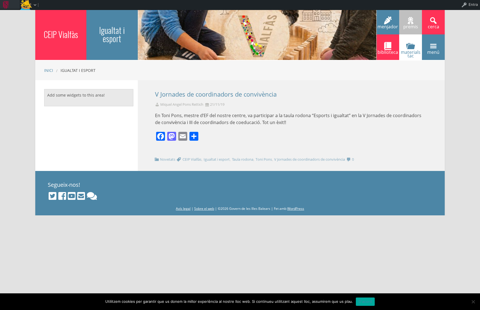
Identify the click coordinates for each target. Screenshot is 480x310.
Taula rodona (242, 159)
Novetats (167, 159)
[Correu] (81, 195)
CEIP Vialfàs (61, 34)
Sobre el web (204, 208)
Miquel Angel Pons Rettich (181, 104)
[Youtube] (72, 195)
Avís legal (183, 208)
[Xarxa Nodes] (92, 195)
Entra (473, 4)
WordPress (295, 208)
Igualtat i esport (112, 34)
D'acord (365, 301)
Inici (48, 70)
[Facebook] (62, 195)
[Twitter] (52, 195)
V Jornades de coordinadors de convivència (216, 94)
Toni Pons (264, 159)
